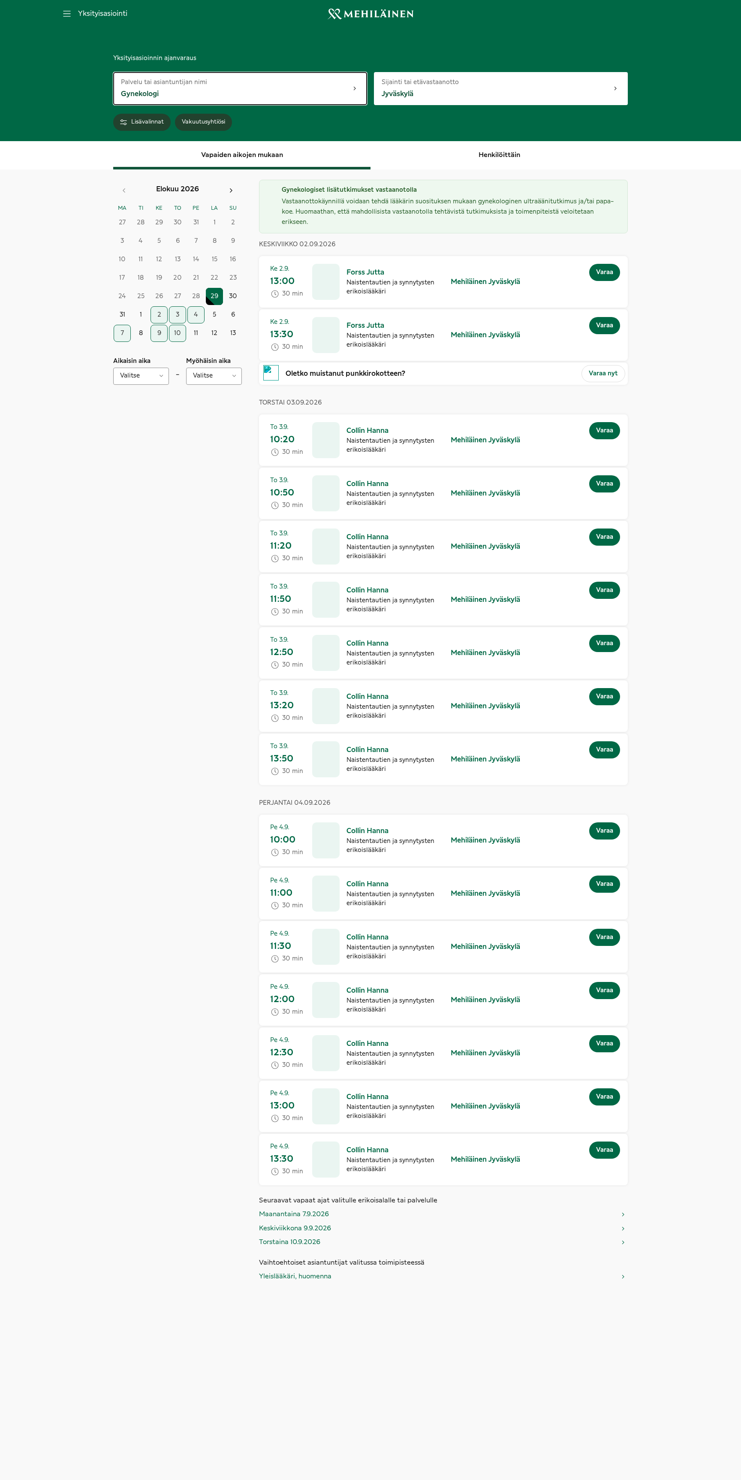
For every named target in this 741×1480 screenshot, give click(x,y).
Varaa (604, 272)
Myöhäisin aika (208, 361)
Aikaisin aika (132, 361)
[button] (365, 272)
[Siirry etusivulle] (370, 14)
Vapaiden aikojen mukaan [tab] (242, 155)
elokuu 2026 (177, 189)
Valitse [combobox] (130, 376)
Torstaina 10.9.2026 (289, 1242)
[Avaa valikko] (66, 13)
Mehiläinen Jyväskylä (485, 281)
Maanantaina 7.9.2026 (294, 1214)
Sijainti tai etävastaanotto (420, 81)
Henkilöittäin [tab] (499, 155)
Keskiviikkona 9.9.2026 (295, 1228)
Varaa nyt (603, 374)
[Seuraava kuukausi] (231, 190)
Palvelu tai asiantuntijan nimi (164, 81)
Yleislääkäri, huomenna (295, 1276)
